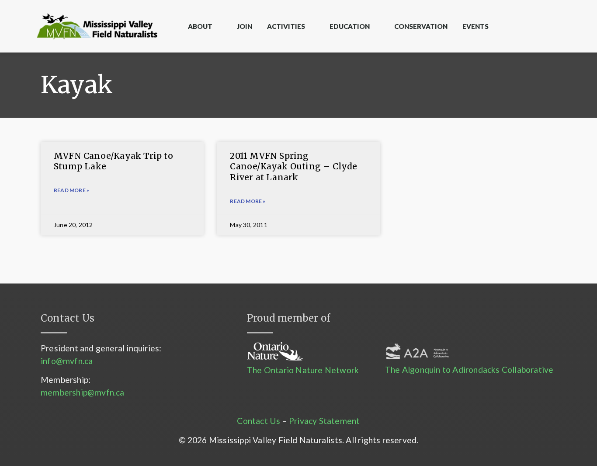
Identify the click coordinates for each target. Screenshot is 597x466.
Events (475, 26)
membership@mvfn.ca (83, 392)
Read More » (71, 190)
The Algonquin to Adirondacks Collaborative (469, 369)
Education (350, 26)
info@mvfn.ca (67, 361)
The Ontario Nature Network (303, 370)
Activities (286, 26)
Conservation (421, 26)
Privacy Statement (324, 421)
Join (244, 26)
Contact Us (258, 421)
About (200, 26)
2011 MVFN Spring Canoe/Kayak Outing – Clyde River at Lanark (293, 166)
